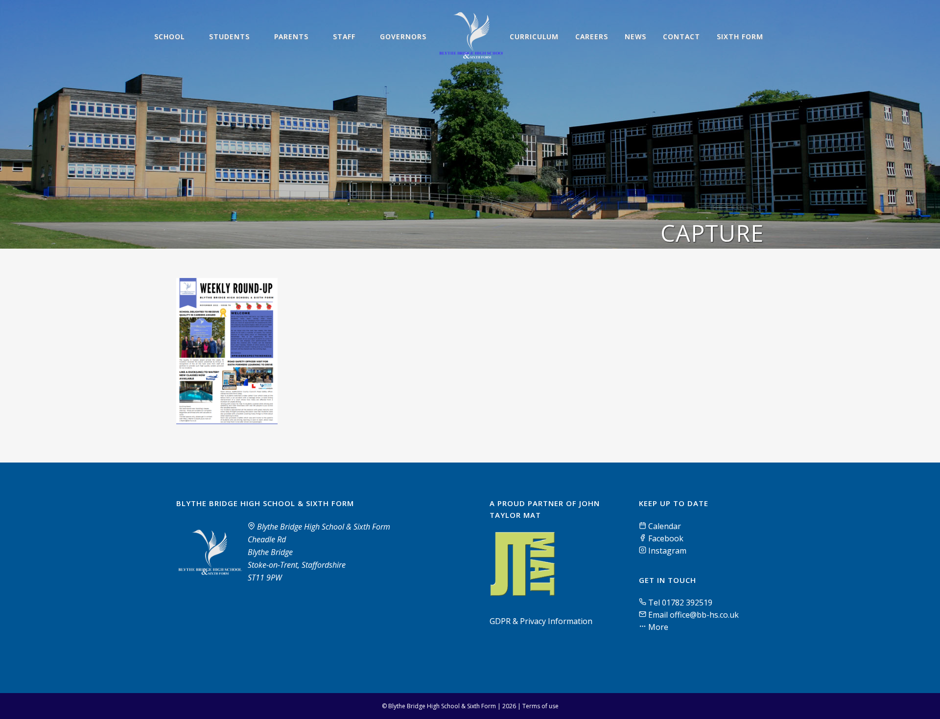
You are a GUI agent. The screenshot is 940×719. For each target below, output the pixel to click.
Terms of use (540, 706)
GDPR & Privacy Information (541, 621)
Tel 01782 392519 (680, 602)
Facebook (664, 538)
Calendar (663, 526)
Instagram (666, 550)
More (657, 627)
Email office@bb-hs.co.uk (693, 614)
